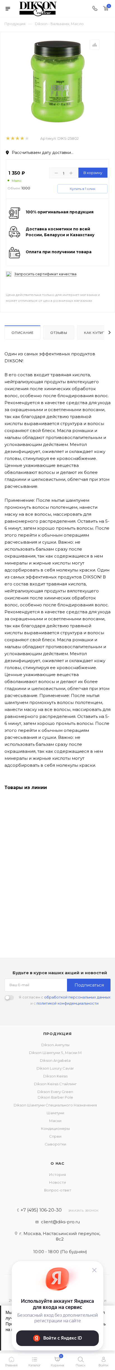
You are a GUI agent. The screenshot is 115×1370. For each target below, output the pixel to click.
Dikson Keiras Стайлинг (55, 1084)
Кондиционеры (55, 1128)
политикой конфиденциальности (68, 1003)
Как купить (96, 333)
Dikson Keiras (55, 1076)
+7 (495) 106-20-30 (41, 1210)
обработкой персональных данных (77, 997)
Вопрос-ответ (57, 1190)
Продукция (57, 1033)
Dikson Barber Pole (55, 1097)
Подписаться (89, 985)
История (57, 1174)
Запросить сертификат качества (45, 274)
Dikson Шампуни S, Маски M (55, 1052)
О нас (57, 1163)
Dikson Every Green (55, 1091)
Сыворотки (55, 1144)
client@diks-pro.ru (60, 1221)
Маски (55, 1120)
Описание (22, 333)
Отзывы (58, 333)
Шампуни (55, 1113)
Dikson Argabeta (55, 1060)
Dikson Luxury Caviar (55, 1068)
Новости (57, 1182)
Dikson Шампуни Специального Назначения (55, 1105)
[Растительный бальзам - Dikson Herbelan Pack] (57, 81)
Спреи (55, 1136)
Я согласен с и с (65, 1000)
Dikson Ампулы (55, 1045)
